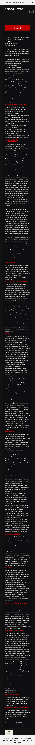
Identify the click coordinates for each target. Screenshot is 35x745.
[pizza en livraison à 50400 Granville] (13, 7)
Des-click (16, 740)
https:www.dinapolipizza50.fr (14, 125)
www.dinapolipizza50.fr (12, 66)
